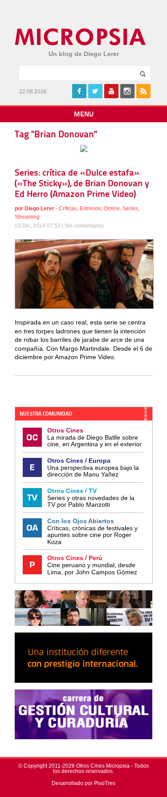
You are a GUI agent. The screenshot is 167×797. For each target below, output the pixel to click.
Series (130, 208)
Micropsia (81, 37)
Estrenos (90, 208)
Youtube (111, 91)
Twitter (95, 91)
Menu (84, 114)
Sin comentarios (84, 226)
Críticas (68, 208)
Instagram (127, 91)
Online (112, 208)
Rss (143, 91)
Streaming (27, 217)
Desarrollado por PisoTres (83, 783)
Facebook (79, 91)
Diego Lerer (39, 208)
